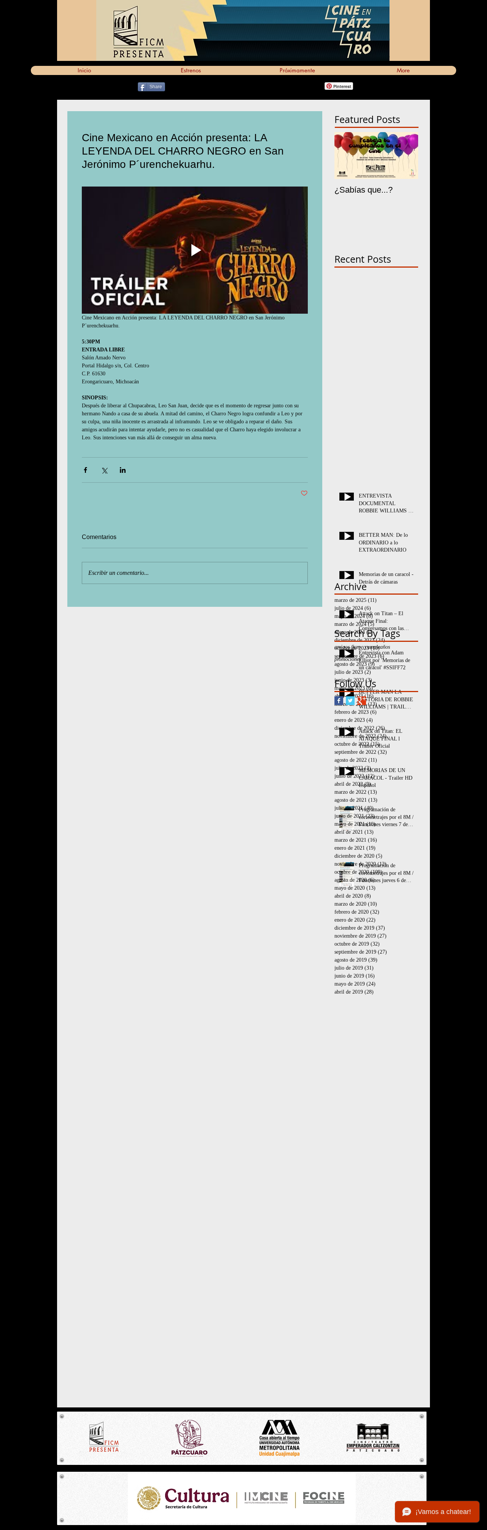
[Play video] (195, 250)
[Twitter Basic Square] (350, 700)
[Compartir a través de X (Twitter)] (104, 470)
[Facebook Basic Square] (338, 700)
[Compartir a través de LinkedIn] (122, 470)
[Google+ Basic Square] (361, 700)
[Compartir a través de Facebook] (85, 470)
